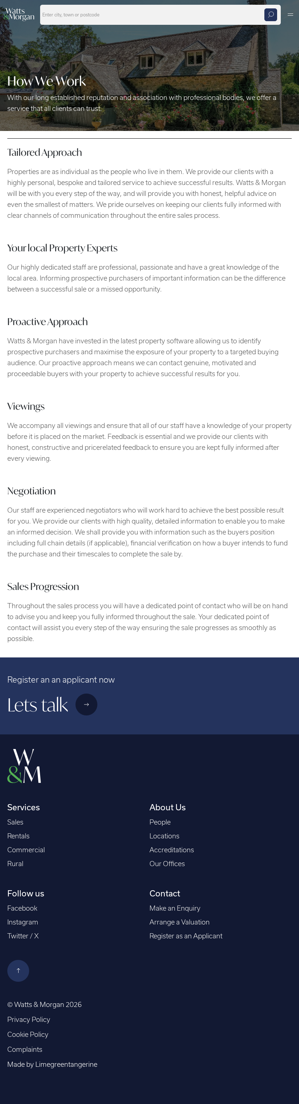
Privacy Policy (28, 1019)
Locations (164, 836)
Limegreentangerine (66, 1064)
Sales (15, 822)
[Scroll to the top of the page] (18, 971)
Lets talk (39, 704)
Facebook (22, 908)
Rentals (18, 836)
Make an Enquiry (175, 908)
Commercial (26, 850)
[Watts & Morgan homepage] (19, 14)
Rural (15, 864)
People (160, 822)
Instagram (22, 922)
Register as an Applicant (186, 936)
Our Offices (167, 864)
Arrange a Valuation (180, 922)
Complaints (24, 1049)
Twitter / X (23, 936)
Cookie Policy (27, 1034)
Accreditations (172, 850)
